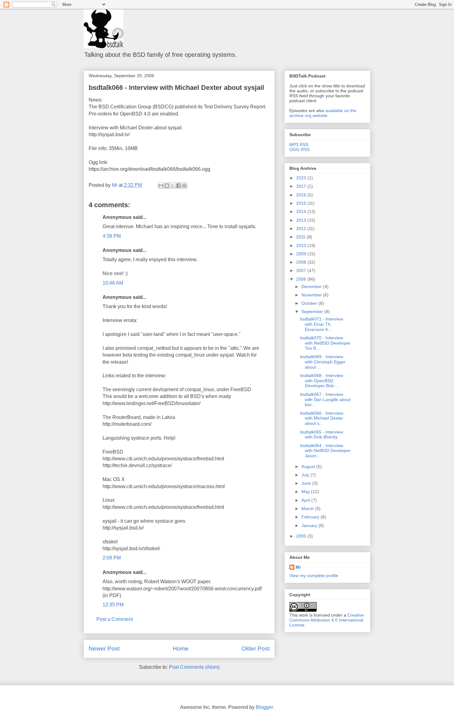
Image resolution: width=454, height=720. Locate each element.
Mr (298, 567)
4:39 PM (112, 236)
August (308, 466)
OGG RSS (299, 149)
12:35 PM (113, 604)
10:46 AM (113, 283)
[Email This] (161, 185)
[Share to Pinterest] (184, 185)
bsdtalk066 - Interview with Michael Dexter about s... (321, 418)
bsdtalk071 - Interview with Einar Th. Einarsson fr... (321, 324)
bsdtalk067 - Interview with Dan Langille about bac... (325, 399)
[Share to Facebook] (178, 185)
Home (181, 648)
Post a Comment (114, 619)
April (306, 500)
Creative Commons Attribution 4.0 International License (326, 620)
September (312, 311)
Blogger (264, 707)
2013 (301, 220)
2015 (301, 203)
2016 (301, 194)
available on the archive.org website (322, 113)
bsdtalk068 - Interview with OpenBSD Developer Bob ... (321, 380)
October (309, 303)
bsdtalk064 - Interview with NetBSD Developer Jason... (325, 450)
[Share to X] (173, 185)
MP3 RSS (298, 144)
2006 (301, 279)
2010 (301, 245)
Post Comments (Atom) (194, 667)
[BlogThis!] (167, 185)
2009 (301, 253)
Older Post (256, 648)
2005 (301, 536)
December (312, 286)
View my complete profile (313, 575)
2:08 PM (112, 557)
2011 (301, 236)
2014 (301, 211)
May (306, 491)
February (311, 516)
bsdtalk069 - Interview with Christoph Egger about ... (323, 362)
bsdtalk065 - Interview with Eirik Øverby (321, 434)
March (308, 508)
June (306, 483)
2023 (301, 177)
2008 (301, 262)
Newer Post (104, 648)
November (312, 294)
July (305, 474)
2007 (301, 270)
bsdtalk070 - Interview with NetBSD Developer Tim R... (325, 343)
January (309, 525)
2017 (301, 186)
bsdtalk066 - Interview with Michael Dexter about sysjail (176, 87)
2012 (301, 228)
